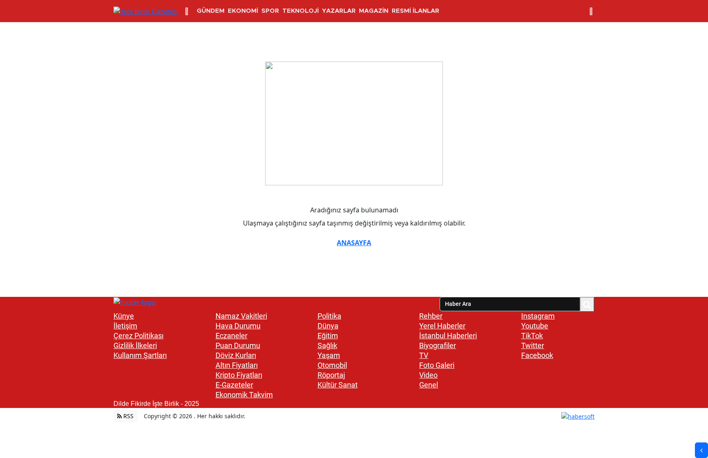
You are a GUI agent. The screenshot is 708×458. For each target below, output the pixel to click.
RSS (128, 416)
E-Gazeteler (234, 385)
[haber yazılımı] (578, 416)
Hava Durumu (238, 325)
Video (428, 375)
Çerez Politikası (138, 335)
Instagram (538, 316)
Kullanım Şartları (140, 355)
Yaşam (329, 355)
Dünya (328, 325)
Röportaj (331, 375)
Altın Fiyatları (237, 365)
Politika (329, 316)
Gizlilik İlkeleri (135, 345)
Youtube (534, 325)
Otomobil (332, 365)
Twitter (532, 345)
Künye (123, 316)
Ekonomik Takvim (244, 394)
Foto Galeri (436, 365)
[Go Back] (701, 450)
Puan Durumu (238, 345)
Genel (428, 385)
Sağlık (327, 345)
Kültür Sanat (338, 385)
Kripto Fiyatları (239, 375)
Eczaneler (231, 335)
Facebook (537, 355)
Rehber (430, 316)
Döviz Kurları (236, 355)
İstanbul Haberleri (448, 335)
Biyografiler (437, 345)
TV (423, 355)
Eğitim (328, 335)
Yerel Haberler (442, 325)
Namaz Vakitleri (241, 316)
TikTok (532, 335)
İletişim (125, 325)
